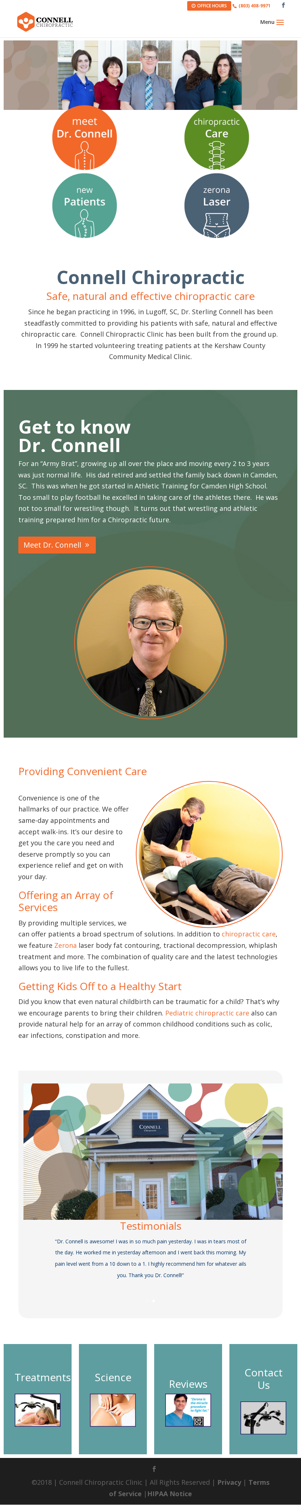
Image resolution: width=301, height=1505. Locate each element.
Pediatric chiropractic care (207, 1012)
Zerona (65, 945)
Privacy (229, 1482)
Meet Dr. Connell (52, 545)
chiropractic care (249, 933)
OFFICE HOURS (212, 6)
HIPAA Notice (169, 1493)
